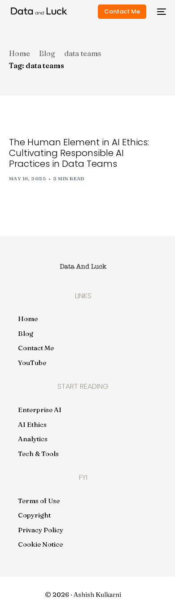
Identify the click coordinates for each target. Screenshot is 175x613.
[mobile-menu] (160, 11)
